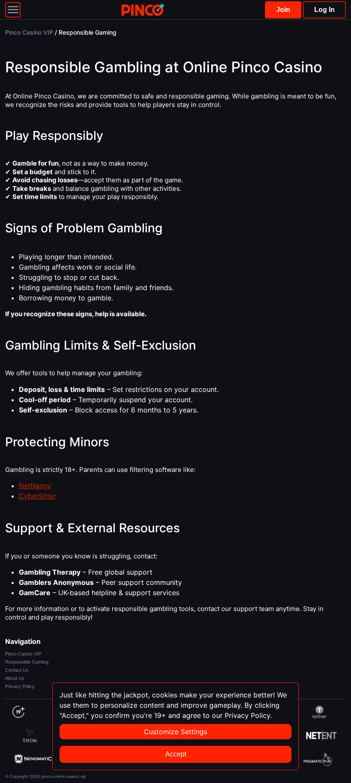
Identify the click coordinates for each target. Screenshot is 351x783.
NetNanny (35, 485)
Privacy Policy (20, 686)
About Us (14, 678)
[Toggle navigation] (13, 10)
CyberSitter (37, 496)
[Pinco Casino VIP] (143, 9)
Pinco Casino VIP (23, 653)
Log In (324, 9)
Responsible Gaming (26, 661)
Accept (175, 754)
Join (283, 9)
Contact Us (17, 670)
